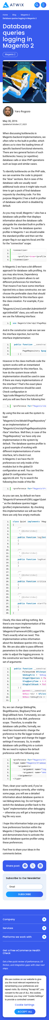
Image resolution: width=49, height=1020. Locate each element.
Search (37, 5)
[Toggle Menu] (43, 5)
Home (5, 15)
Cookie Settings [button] (24, 1005)
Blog (14, 15)
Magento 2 (25, 15)
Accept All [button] (25, 1011)
